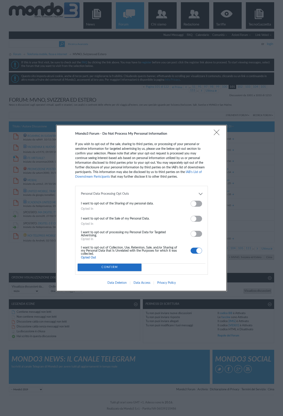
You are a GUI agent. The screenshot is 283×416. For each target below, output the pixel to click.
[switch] (196, 204)
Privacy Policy (166, 282)
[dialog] (141, 208)
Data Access (142, 282)
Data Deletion (117, 282)
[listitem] (141, 194)
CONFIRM (109, 267)
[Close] (218, 134)
